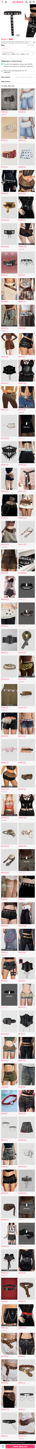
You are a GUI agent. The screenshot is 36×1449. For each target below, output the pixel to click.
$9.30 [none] (20, 275)
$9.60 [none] (3, 981)
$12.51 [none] (20, 465)
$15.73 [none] (20, 679)
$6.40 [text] (3, 39)
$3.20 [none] (3, 1113)
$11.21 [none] (3, 1034)
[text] (18, 20)
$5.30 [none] (3, 707)
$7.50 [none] (20, 872)
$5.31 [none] (3, 573)
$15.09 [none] (20, 1436)
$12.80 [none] (20, 167)
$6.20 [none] (20, 1034)
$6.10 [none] (20, 626)
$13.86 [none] (3, 1246)
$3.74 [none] (20, 1087)
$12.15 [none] (20, 707)
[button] (2, 2)
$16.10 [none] (20, 112)
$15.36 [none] (20, 817)
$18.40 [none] (20, 1273)
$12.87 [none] (20, 383)
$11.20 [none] (3, 1383)
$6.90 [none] (3, 328)
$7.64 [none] (20, 1113)
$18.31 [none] (20, 518)
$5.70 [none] (3, 140)
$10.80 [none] (20, 220)
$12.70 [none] (20, 926)
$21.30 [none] (3, 736)
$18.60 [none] (3, 193)
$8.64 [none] (3, 652)
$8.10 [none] (3, 275)
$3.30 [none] (3, 899)
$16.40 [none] (3, 465)
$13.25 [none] (3, 246)
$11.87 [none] (20, 491)
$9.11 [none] (3, 491)
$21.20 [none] (3, 1060)
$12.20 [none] (3, 438)
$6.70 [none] (3, 952)
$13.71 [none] (3, 544)
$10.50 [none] (20, 1301)
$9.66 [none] (3, 1328)
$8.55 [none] (20, 762)
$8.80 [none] (3, 1193)
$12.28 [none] (3, 679)
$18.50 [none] (3, 410)
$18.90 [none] (3, 1273)
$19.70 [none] (20, 1007)
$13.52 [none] (20, 1166)
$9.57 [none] (20, 410)
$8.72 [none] (3, 356)
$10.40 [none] (3, 926)
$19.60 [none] (3, 1220)
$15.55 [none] (20, 246)
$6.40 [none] (20, 438)
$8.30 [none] (20, 193)
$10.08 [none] (20, 1193)
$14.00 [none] (3, 301)
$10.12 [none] (3, 789)
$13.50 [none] (20, 301)
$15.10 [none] (20, 652)
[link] (26, 2)
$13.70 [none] (3, 1087)
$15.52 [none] (20, 573)
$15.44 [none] (3, 846)
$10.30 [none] (3, 1356)
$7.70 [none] (3, 518)
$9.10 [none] (20, 981)
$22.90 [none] (3, 762)
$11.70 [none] (20, 544)
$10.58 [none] (3, 817)
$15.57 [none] (3, 1409)
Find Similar (20, 1446)
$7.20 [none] (3, 112)
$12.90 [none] (3, 626)
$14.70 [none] (20, 328)
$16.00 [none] (20, 140)
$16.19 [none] (3, 872)
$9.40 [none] (20, 1356)
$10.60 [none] (20, 1328)
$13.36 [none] (20, 1140)
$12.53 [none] (3, 220)
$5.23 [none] (20, 356)
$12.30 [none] (3, 383)
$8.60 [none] (3, 1436)
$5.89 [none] (20, 1060)
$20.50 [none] (3, 599)
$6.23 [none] (20, 952)
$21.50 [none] (20, 789)
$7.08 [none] (3, 1166)
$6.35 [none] (20, 736)
